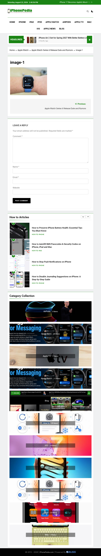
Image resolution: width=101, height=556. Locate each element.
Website (16, 188)
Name (16, 167)
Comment (18, 136)
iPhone (22, 22)
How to (35, 234)
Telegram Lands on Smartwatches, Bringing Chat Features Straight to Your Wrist (71, 3)
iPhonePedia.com (47, 552)
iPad (31, 22)
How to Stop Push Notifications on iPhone (51, 262)
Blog (61, 29)
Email (16, 177)
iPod (39, 22)
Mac (89, 22)
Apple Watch (52, 22)
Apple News (50, 29)
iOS (38, 29)
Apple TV (79, 22)
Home (12, 22)
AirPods (67, 22)
